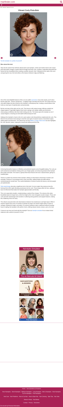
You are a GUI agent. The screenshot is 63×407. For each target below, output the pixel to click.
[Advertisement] (28, 86)
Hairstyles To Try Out (10, 7)
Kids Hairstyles (56, 391)
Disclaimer (37, 402)
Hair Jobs (56, 396)
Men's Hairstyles (46, 391)
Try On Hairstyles (27, 393)
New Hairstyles (6, 391)
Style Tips (50, 396)
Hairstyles (4, 7)
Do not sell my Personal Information (10, 405)
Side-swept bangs (5, 186)
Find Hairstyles (37, 393)
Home (1, 7)
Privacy (31, 402)
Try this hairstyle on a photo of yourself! (11, 61)
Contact (25, 402)
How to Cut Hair (23, 396)
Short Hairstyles (16, 391)
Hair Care (6, 396)
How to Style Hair (33, 396)
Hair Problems (14, 396)
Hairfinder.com (8, 2)
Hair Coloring (43, 396)
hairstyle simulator (37, 210)
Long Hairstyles (37, 391)
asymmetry (34, 100)
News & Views (28, 399)
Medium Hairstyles (27, 391)
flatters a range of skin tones (37, 120)
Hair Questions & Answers (34, 388)
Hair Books (36, 399)
